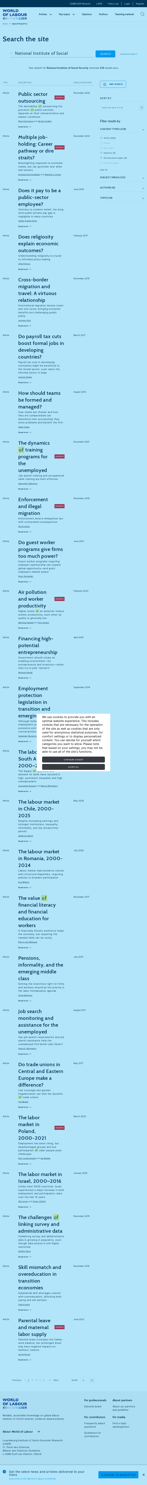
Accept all (73, 767)
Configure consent (73, 760)
